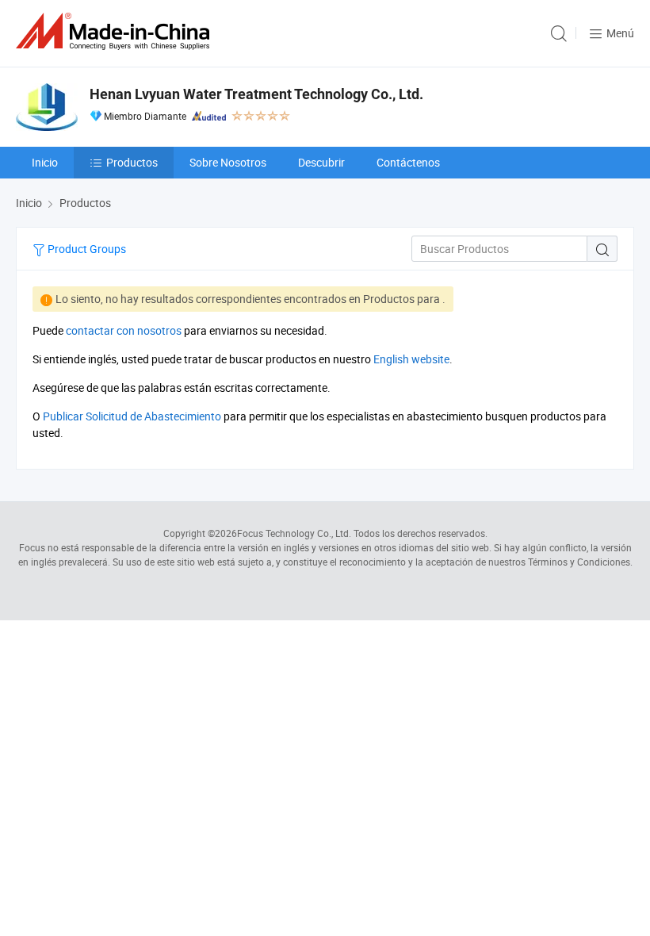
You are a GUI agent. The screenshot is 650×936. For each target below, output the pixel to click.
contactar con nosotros (124, 330)
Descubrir (321, 162)
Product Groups (85, 248)
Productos (132, 162)
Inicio (45, 162)
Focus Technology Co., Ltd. (294, 533)
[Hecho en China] (116, 31)
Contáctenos (408, 162)
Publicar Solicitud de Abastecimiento (132, 416)
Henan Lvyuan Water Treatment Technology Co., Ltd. (256, 94)
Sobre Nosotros (227, 162)
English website (411, 358)
